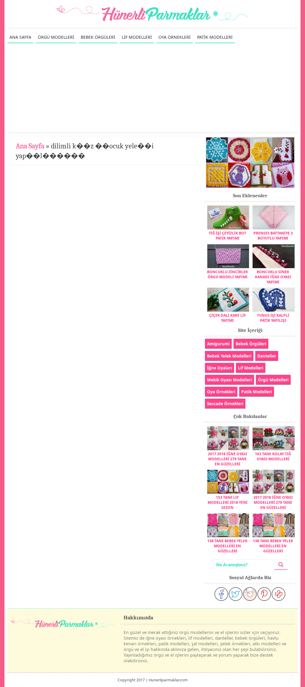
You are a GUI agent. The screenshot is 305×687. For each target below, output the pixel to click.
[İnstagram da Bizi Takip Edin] (250, 594)
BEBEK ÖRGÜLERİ (98, 37)
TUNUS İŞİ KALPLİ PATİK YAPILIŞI (273, 318)
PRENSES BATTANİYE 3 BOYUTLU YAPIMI (273, 236)
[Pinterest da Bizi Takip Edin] (264, 594)
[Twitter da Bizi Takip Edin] (235, 594)
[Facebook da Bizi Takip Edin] (221, 594)
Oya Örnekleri (221, 391)
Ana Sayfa (30, 146)
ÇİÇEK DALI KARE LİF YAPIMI (227, 318)
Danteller (266, 356)
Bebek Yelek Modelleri (229, 356)
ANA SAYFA (20, 37)
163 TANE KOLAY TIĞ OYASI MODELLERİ (273, 456)
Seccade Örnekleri (225, 403)
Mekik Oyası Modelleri (229, 380)
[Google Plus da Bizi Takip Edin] (278, 594)
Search (281, 564)
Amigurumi (218, 343)
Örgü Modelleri (273, 380)
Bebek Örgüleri (251, 343)
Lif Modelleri (250, 368)
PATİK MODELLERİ (215, 37)
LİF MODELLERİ (137, 37)
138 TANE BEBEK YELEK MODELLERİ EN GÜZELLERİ (227, 546)
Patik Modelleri (256, 391)
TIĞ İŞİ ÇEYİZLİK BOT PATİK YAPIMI (227, 236)
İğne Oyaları (219, 368)
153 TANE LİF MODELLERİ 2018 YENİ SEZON (228, 502)
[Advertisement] (152, 87)
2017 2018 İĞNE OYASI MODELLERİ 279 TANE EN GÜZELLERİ (227, 459)
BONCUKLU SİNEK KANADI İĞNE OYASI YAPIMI (273, 277)
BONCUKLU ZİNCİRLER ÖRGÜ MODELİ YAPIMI (227, 274)
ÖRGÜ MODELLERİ (56, 37)
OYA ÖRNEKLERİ (174, 37)
